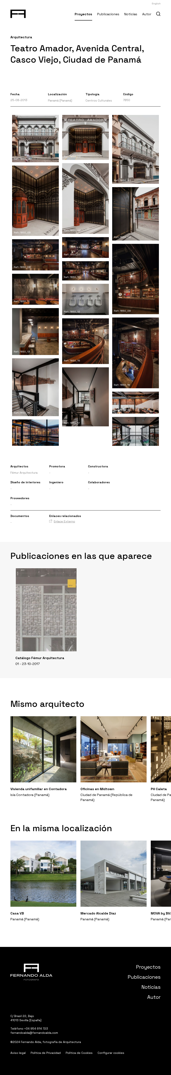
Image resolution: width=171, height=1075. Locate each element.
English (156, 3)
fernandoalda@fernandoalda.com (34, 1033)
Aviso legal (18, 1053)
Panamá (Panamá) (60, 100)
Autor (146, 14)
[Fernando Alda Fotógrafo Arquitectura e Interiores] (18, 13)
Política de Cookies (79, 1053)
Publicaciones (108, 14)
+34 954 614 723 (36, 1028)
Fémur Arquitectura (24, 472)
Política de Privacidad (46, 1053)
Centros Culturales (99, 100)
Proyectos (83, 14)
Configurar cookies (111, 1053)
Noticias (130, 14)
